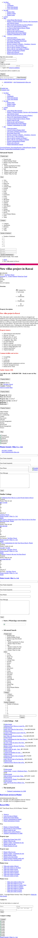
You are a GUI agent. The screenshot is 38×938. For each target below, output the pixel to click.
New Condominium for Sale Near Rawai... (15, 739)
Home (5, 259)
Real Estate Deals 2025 (13, 42)
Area (2, 177)
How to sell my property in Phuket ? (17, 47)
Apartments (10, 5)
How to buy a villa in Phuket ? (15, 45)
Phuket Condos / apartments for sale (14, 842)
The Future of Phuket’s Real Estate (17, 41)
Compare (3, 919)
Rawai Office (4, 805)
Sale (14, 264)
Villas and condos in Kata (11, 869)
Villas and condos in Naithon (15, 886)
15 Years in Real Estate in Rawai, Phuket (18, 28)
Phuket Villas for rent (10, 852)
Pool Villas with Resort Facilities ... (13, 736)
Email (25, 276)
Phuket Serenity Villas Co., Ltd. (11, 447)
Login (2, 62)
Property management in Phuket (16, 50)
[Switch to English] (35, 468)
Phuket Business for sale (10, 846)
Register (3, 74)
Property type (4, 156)
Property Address (22, 147)
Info (5, 36)
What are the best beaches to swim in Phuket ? (20, 25)
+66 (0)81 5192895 (6, 450)
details (2, 518)
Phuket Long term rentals (11, 857)
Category (3, 220)
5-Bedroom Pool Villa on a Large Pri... (14, 726)
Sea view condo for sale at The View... (14, 742)
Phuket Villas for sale (6, 264)
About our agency (12, 37)
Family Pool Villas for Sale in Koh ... (14, 729)
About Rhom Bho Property (14, 20)
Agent (14, 149)
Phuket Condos (11, 13)
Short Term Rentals (12, 7)
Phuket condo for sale (13, 29)
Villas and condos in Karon (11, 871)
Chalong (2, 514)
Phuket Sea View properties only (13, 860)
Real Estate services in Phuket (10, 795)
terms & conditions (14, 67)
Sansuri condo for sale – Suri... (12, 749)
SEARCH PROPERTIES (7, 255)
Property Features (5, 149)
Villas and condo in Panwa (14, 891)
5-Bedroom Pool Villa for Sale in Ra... (14, 762)
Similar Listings (20, 149)
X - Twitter (9, 276)
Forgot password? (21, 79)
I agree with (11, 67)
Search (22, 717)
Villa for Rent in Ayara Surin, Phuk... (14, 776)
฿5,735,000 (5, 548)
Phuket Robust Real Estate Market (16, 33)
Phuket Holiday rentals (10, 855)
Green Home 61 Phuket (10, 779)
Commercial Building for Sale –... (13, 752)
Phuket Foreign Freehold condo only (14, 858)
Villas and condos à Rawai (11, 866)
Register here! (12, 79)
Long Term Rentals (12, 8)
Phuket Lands (11, 15)
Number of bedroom (6, 233)
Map (11, 149)
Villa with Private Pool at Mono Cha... (14, 782)
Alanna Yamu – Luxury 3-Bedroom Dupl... (16, 771)
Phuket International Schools (15, 53)
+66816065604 (8, 82)
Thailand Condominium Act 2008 (16, 34)
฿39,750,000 (3, 502)
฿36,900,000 (3, 526)
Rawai (12, 275)
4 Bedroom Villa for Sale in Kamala (14, 756)
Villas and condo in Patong (11, 872)
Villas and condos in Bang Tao (15, 882)
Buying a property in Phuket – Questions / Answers (21, 44)
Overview (3, 147)
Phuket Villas (10, 12)
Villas (8, 4)
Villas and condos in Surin (11, 876)
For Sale (6, 10)
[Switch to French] (35, 470)
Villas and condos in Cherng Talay (16, 885)
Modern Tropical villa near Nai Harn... (14, 746)
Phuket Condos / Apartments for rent (14, 853)
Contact (6, 16)
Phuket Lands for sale (10, 844)
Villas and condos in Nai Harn (12, 867)
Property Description (11, 147)
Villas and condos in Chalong (15, 888)
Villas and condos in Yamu (14, 890)
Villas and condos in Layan (14, 883)
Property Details (31, 147)
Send (2, 912)
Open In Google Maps (6, 387)
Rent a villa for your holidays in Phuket (18, 49)
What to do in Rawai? (13, 52)
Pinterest (14, 276)
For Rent (6, 2)
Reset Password (21, 77)
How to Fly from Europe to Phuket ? (17, 26)
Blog (5, 18)
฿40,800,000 (5, 559)
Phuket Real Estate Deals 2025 (12, 839)
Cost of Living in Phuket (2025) (16, 39)
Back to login (4, 79)
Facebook (2, 276)
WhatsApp (20, 276)
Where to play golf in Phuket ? (15, 31)
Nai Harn (7, 275)
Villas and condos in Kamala (12, 874)
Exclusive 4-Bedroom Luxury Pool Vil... (15, 732)
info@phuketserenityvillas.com (22, 82)
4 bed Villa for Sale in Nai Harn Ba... (14, 759)
